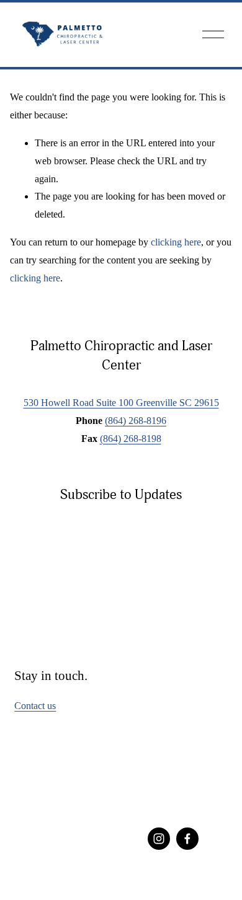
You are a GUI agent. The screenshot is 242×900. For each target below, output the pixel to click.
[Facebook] (187, 838)
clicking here (176, 242)
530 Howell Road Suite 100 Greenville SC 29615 (121, 402)
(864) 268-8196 (135, 420)
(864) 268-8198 (130, 438)
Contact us (35, 705)
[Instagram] (159, 838)
